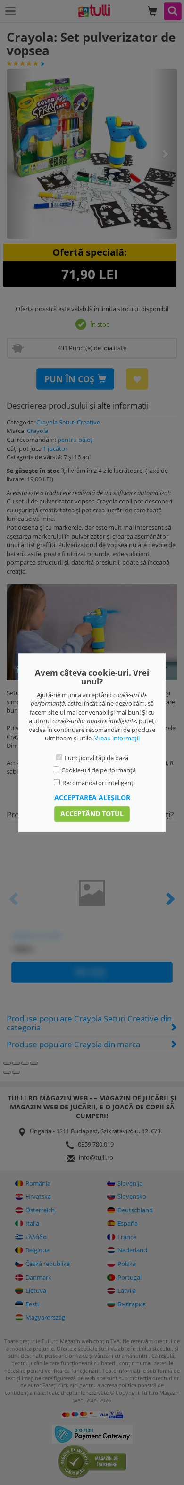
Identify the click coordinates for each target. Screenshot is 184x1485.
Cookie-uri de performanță (98, 770)
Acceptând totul (92, 813)
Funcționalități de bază (96, 758)
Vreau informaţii (117, 738)
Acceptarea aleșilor (92, 797)
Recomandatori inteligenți (98, 782)
